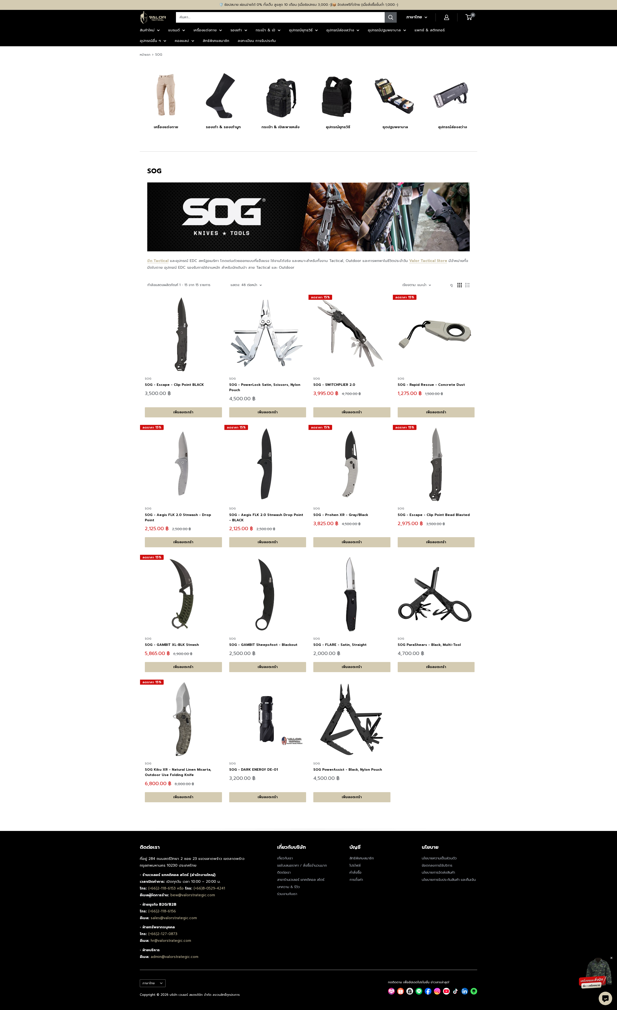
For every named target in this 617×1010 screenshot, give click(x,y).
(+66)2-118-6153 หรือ (166, 888)
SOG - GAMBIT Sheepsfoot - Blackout (263, 644)
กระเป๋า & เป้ (265, 30)
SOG (158, 54)
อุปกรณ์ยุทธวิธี (301, 30)
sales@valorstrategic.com (174, 918)
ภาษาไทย (148, 983)
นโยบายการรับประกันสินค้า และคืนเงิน (449, 879)
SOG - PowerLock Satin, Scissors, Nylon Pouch (264, 387)
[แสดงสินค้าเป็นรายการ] (467, 285)
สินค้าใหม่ (147, 30)
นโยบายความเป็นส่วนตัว (439, 858)
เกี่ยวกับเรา (285, 858)
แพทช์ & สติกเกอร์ (430, 30)
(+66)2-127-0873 (162, 933)
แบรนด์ (174, 30)
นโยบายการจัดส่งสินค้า (438, 872)
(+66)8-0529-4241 (209, 888)
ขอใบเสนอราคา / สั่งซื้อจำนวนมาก (302, 865)
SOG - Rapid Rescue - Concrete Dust (431, 384)
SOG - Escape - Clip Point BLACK (174, 384)
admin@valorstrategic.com (174, 956)
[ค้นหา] (391, 17)
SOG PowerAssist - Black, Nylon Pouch (347, 769)
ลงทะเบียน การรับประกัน (257, 40)
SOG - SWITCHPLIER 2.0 (334, 384)
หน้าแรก (145, 54)
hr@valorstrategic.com (171, 940)
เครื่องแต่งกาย (205, 30)
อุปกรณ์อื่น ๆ (150, 40)
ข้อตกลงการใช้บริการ (437, 865)
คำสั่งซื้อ (355, 872)
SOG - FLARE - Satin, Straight (340, 644)
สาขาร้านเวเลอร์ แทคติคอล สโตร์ (300, 879)
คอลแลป (182, 40)
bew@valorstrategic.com (192, 895)
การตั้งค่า (356, 879)
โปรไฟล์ (355, 865)
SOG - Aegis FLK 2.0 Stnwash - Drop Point (178, 517)
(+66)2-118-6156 (162, 911)
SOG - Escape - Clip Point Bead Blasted (434, 514)
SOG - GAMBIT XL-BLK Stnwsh (172, 644)
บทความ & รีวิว (288, 887)
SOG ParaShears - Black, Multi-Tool (429, 644)
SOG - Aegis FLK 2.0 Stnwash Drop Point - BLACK (266, 517)
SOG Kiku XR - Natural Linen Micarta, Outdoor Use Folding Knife (178, 772)
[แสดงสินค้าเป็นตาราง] (459, 285)
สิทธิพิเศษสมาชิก (216, 40)
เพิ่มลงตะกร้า (183, 412)
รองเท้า (236, 30)
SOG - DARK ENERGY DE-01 (253, 769)
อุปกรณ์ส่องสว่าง (340, 30)
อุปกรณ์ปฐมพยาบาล (384, 30)
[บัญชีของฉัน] (446, 17)
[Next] (477, 95)
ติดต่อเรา (284, 872)
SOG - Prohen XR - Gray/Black (340, 514)
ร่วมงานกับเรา (287, 893)
